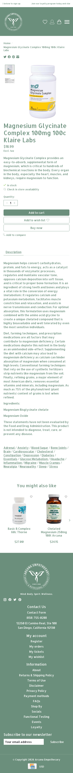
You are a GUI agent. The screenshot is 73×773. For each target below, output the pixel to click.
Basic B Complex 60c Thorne (19, 530)
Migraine (30, 463)
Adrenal (9, 448)
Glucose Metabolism (34, 459)
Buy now (36, 228)
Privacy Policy (36, 691)
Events (36, 722)
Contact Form (36, 612)
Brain (7, 451)
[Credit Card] (32, 766)
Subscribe (57, 742)
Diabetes (48, 455)
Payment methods (36, 696)
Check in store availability (23, 189)
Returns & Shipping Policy (36, 675)
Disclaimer (36, 685)
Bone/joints (59, 448)
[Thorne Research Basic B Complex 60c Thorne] (19, 509)
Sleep (43, 466)
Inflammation (13, 463)
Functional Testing (36, 716)
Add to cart (36, 212)
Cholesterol (45, 451)
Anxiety (23, 448)
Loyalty (36, 727)
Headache (57, 459)
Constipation (12, 455)
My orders (36, 646)
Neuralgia (10, 466)
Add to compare (16, 234)
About (36, 670)
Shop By (36, 706)
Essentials (10, 459)
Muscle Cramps (49, 463)
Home (7, 43)
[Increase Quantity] (14, 203)
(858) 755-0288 (36, 617)
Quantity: (9, 196)
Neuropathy (28, 466)
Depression (31, 455)
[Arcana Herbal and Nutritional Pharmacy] (13, 22)
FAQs (36, 701)
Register (37, 641)
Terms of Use (36, 680)
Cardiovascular (23, 451)
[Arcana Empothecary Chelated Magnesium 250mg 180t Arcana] (53, 509)
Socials (36, 711)
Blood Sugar (39, 448)
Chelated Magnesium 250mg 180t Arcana (54, 532)
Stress (53, 466)
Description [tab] (13, 252)
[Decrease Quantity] (7, 203)
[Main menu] (66, 22)
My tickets (36, 651)
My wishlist (36, 657)
